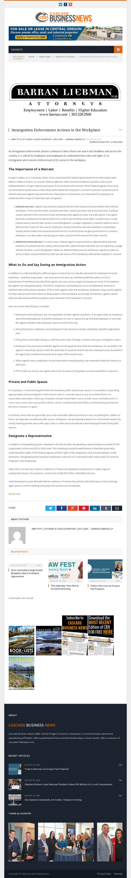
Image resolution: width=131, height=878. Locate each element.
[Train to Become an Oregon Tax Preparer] (105, 570)
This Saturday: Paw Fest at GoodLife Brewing (64, 587)
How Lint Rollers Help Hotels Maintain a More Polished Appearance (27, 573)
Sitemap (118, 873)
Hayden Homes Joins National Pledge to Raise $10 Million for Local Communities (68, 784)
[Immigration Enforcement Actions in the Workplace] (65, 97)
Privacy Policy (104, 873)
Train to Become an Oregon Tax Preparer (47, 768)
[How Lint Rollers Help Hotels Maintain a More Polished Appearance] (26, 563)
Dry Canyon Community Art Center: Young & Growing (53, 799)
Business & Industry (100, 142)
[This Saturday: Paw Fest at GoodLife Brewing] (65, 570)
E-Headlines (116, 142)
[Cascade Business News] (65, 15)
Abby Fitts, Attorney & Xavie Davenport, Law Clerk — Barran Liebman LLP (48, 139)
